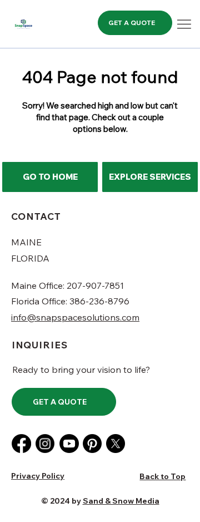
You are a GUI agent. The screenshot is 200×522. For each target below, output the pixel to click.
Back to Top (162, 476)
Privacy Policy (37, 476)
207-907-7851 (96, 285)
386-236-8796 (99, 301)
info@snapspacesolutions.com (75, 317)
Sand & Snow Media (121, 501)
